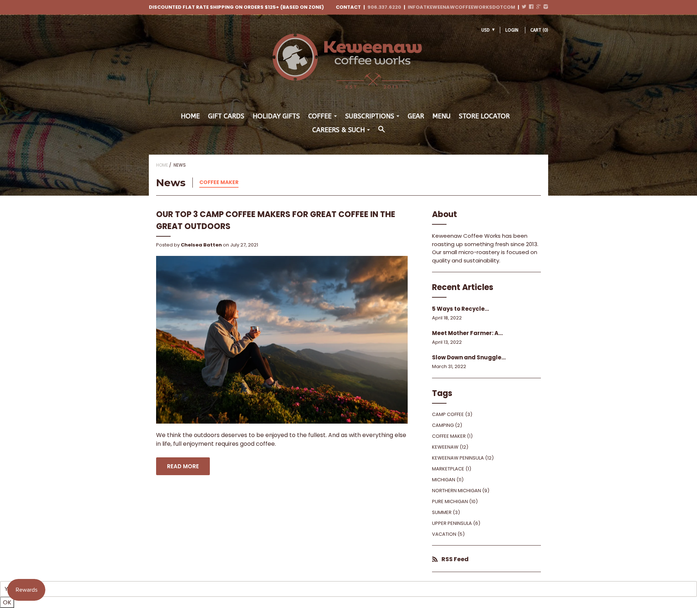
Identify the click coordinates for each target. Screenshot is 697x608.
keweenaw (445, 447)
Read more (183, 466)
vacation (444, 534)
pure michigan (450, 501)
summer (442, 512)
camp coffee (448, 414)
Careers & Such (338, 130)
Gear (416, 116)
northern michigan (456, 490)
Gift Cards (226, 116)
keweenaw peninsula (458, 457)
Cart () (539, 30)
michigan (443, 479)
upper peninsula (452, 523)
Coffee (319, 116)
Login (511, 30)
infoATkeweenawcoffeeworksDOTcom (461, 7)
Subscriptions (369, 116)
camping (443, 425)
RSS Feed (455, 559)
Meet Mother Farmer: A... (467, 333)
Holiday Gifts (276, 116)
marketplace (448, 468)
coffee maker (219, 182)
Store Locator (484, 116)
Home (190, 116)
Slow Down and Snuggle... (469, 357)
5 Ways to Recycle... (460, 309)
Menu (441, 116)
